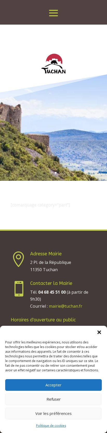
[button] (99, 332)
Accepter (53, 384)
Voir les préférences (53, 413)
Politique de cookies (51, 425)
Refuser (53, 399)
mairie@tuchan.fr (65, 306)
